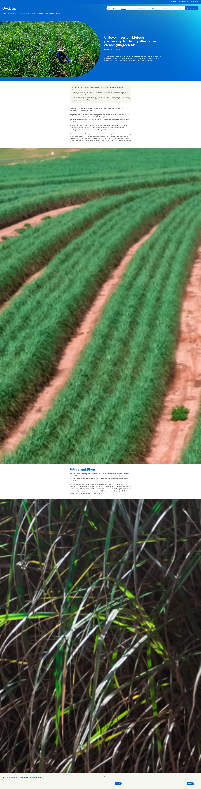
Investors (179, 8)
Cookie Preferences (31, 777)
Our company (112, 8)
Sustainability (142, 8)
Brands (131, 8)
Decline (118, 783)
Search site (192, 8)
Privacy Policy (99, 776)
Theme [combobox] (174, 1)
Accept (190, 783)
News (122, 8)
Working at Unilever (167, 8)
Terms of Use (90, 776)
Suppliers (154, 8)
